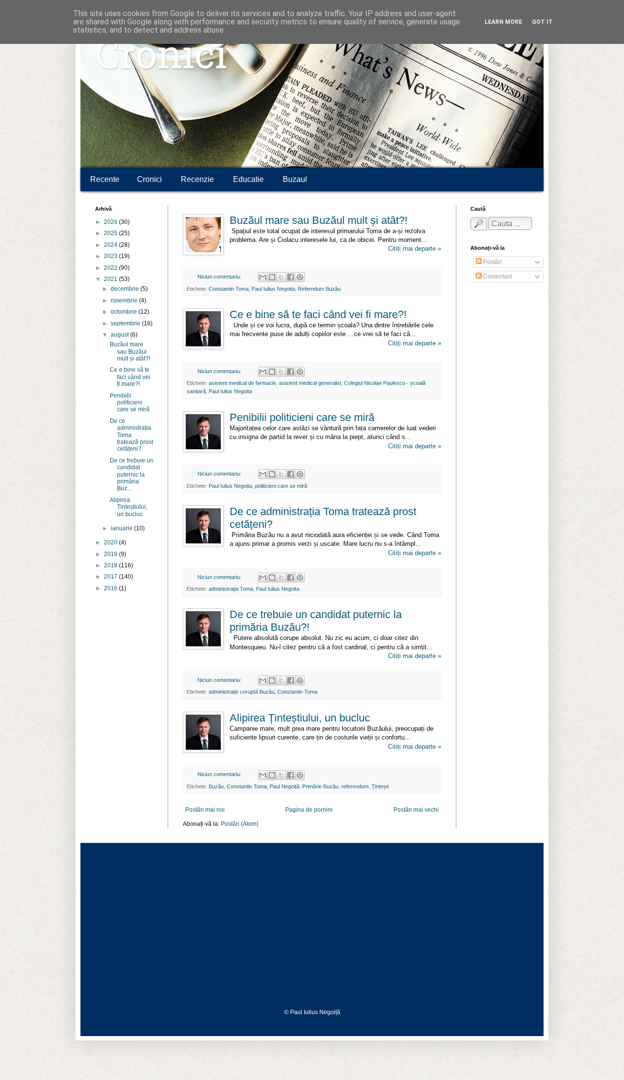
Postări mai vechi (416, 809)
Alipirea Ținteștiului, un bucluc (300, 718)
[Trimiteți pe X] (281, 277)
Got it (542, 22)
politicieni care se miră (281, 486)
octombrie (124, 311)
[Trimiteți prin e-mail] (263, 277)
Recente (104, 179)
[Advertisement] (312, 926)
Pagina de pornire (309, 809)
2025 (111, 233)
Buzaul (295, 179)
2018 (111, 565)
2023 (111, 256)
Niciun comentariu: (220, 277)
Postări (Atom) (239, 823)
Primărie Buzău (320, 786)
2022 (111, 267)
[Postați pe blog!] (272, 277)
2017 (111, 576)
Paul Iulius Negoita (273, 289)
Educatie (248, 179)
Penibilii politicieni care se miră (302, 417)
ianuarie (122, 528)
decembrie (125, 288)
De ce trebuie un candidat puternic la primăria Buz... (132, 474)
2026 (111, 222)
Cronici (161, 58)
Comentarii (497, 276)
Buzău (216, 786)
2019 (111, 554)
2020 (111, 542)
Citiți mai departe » (414, 248)
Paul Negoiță (284, 786)
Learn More (503, 22)
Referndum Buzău (319, 289)
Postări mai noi (205, 809)
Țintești (380, 786)
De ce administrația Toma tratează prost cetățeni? (131, 435)
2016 (111, 588)
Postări (492, 262)
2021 (111, 279)
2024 (111, 244)
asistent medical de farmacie (242, 383)
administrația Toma (231, 589)
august (120, 334)
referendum (355, 786)
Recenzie (197, 179)
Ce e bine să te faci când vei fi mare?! (318, 314)
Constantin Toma (229, 289)
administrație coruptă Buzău (241, 692)
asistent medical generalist (310, 383)
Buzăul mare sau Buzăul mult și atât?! (319, 220)
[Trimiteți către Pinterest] (300, 277)
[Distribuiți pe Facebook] (290, 277)
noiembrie (125, 300)
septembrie (126, 323)
